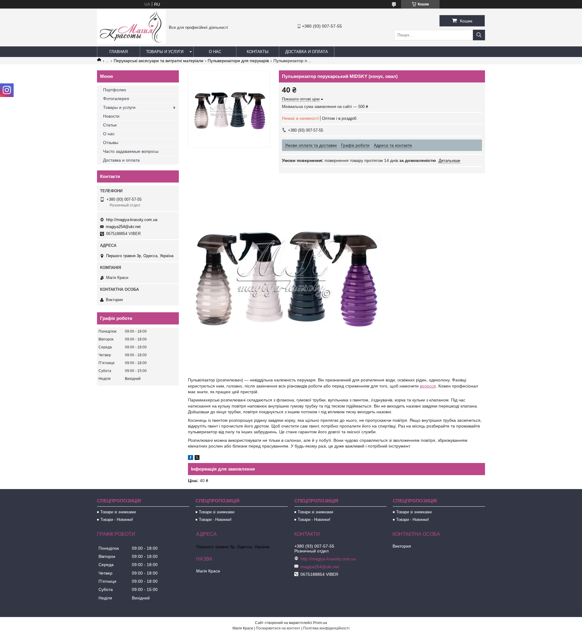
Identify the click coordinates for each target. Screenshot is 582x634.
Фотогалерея (116, 98)
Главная (118, 51)
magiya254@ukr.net (123, 226)
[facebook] (190, 458)
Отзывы (110, 142)
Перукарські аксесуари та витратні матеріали (158, 60)
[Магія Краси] (131, 42)
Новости (111, 116)
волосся (428, 386)
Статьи (110, 124)
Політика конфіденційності (326, 628)
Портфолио (114, 89)
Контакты (258, 51)
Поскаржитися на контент (278, 628)
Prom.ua (320, 623)
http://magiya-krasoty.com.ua (131, 219)
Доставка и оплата (306, 51)
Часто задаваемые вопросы (131, 151)
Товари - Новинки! (116, 519)
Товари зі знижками (118, 512)
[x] (197, 458)
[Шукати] (479, 35)
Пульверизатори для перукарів (238, 60)
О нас (215, 51)
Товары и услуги (164, 51)
